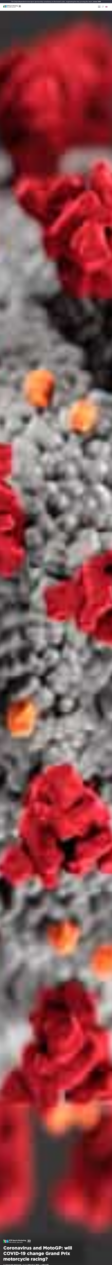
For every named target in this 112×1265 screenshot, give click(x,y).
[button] (106, 6)
